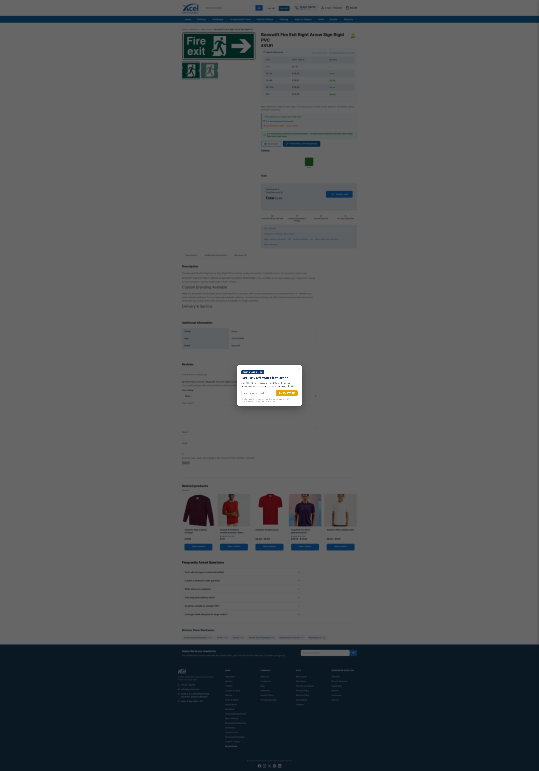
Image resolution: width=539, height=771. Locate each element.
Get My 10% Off (287, 393)
